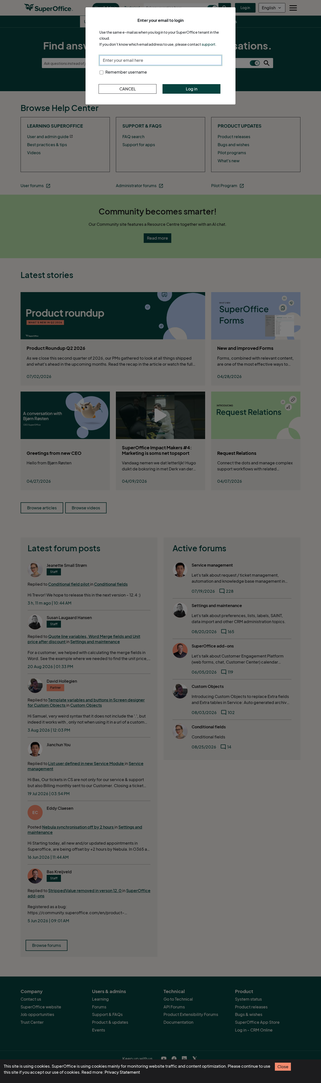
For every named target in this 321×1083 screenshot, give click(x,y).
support (208, 44)
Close (282, 1066)
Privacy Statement (122, 1072)
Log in (191, 88)
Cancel (127, 88)
